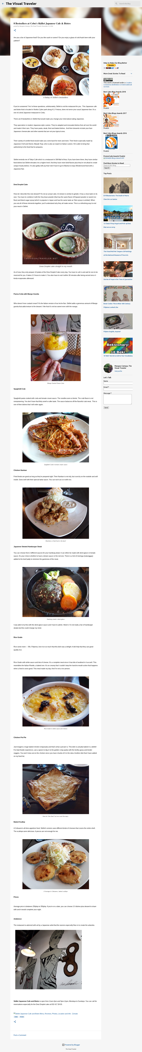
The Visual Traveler (21, 3)
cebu (16, 1017)
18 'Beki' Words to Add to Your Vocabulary (118, 356)
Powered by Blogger (72, 1045)
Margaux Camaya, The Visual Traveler (123, 367)
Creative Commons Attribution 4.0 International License (118, 85)
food (22, 1017)
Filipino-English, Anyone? (112, 331)
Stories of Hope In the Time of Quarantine (118, 279)
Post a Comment (20, 1035)
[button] (15, 30)
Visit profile (118, 371)
